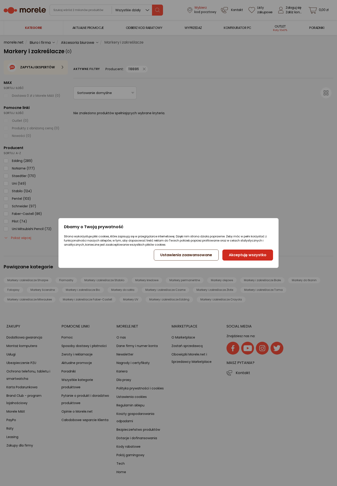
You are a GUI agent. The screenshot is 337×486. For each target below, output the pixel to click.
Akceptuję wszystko (247, 255)
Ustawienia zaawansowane (186, 255)
